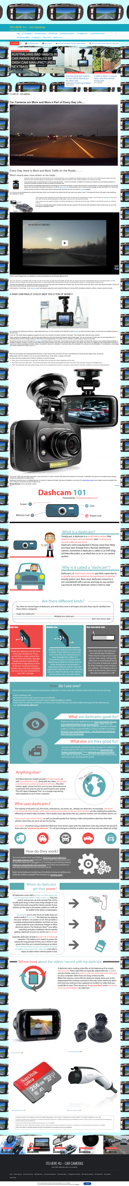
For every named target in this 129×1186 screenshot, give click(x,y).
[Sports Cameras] (36, 60)
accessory (38, 341)
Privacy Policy (57, 37)
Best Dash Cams (53, 33)
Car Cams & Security (40, 33)
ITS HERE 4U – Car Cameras (27, 27)
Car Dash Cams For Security (74, 43)
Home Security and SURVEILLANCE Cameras (35, 43)
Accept (87, 1183)
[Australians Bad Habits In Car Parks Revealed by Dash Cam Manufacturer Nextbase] (78, 60)
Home (18, 33)
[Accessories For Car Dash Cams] (13, 1145)
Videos (16, 1148)
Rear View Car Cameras (23, 37)
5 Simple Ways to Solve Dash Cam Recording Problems (105, 78)
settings (77, 1184)
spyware (82, 189)
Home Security (47, 37)
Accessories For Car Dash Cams (94, 43)
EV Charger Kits (36, 37)
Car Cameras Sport (82, 33)
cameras (33, 288)
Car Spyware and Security (97, 33)
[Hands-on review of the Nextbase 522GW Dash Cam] (64, 1145)
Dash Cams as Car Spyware (56, 43)
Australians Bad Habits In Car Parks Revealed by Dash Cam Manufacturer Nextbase (78, 79)
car (34, 345)
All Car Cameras (26, 33)
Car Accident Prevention (72, 72)
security (76, 331)
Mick (15, 69)
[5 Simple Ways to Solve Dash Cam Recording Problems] (106, 60)
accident (106, 197)
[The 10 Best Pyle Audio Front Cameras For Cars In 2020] (39, 1145)
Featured (81, 72)
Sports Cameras (26, 66)
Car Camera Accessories (67, 33)
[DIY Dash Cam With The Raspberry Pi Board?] (90, 1145)
